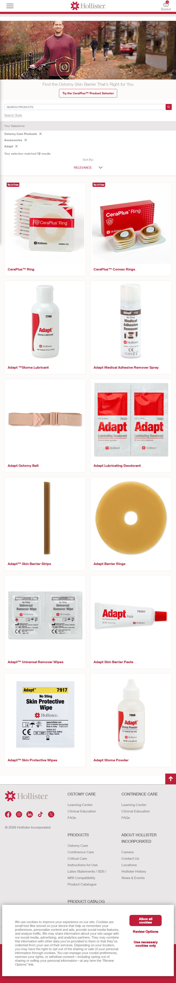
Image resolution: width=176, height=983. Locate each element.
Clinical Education (82, 811)
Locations (129, 865)
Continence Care (81, 852)
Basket (166, 6)
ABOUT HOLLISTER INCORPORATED (138, 838)
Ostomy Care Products (20, 134)
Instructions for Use (83, 865)
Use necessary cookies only (146, 943)
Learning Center (80, 805)
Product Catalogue (82, 884)
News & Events (133, 878)
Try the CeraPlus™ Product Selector (88, 93)
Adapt (8, 146)
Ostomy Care (78, 845)
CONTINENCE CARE (139, 794)
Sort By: (88, 159)
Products (78, 834)
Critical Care (77, 858)
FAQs (72, 817)
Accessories (13, 140)
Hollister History (133, 871)
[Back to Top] (170, 779)
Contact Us (130, 858)
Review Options (145, 931)
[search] (169, 107)
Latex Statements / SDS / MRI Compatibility (87, 874)
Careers (127, 852)
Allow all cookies (145, 920)
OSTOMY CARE (82, 794)
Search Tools (13, 115)
